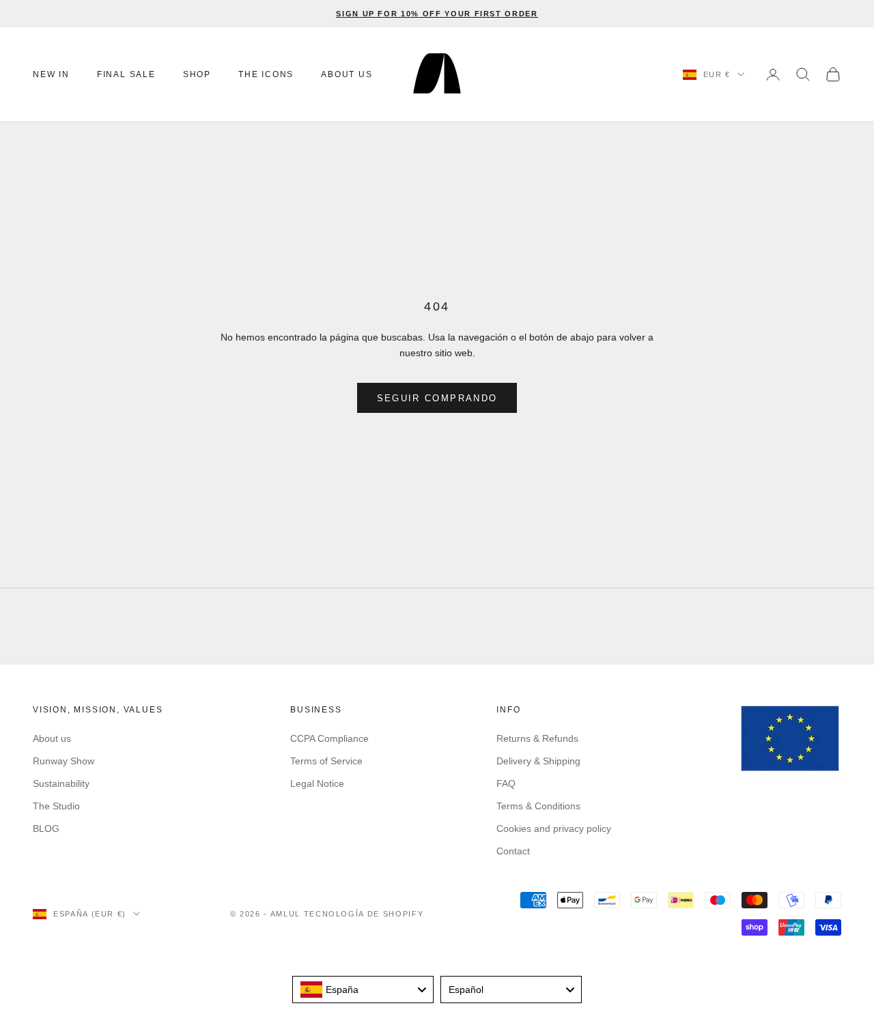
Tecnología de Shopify (364, 914)
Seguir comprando (437, 398)
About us (52, 738)
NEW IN (51, 74)
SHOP (197, 74)
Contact (513, 851)
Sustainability (61, 783)
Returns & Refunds (537, 738)
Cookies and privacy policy (553, 828)
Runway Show (63, 760)
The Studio (56, 805)
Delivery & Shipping (538, 760)
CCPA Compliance (329, 738)
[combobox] (363, 989)
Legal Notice (317, 783)
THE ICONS (266, 74)
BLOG (46, 828)
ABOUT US (346, 74)
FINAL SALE (126, 74)
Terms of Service (326, 760)
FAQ (506, 783)
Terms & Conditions (538, 805)
